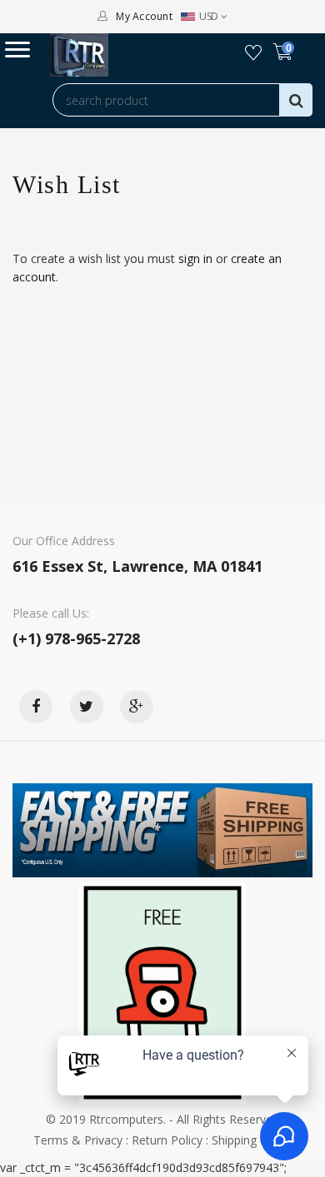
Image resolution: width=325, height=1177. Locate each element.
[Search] (295, 100)
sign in (195, 258)
